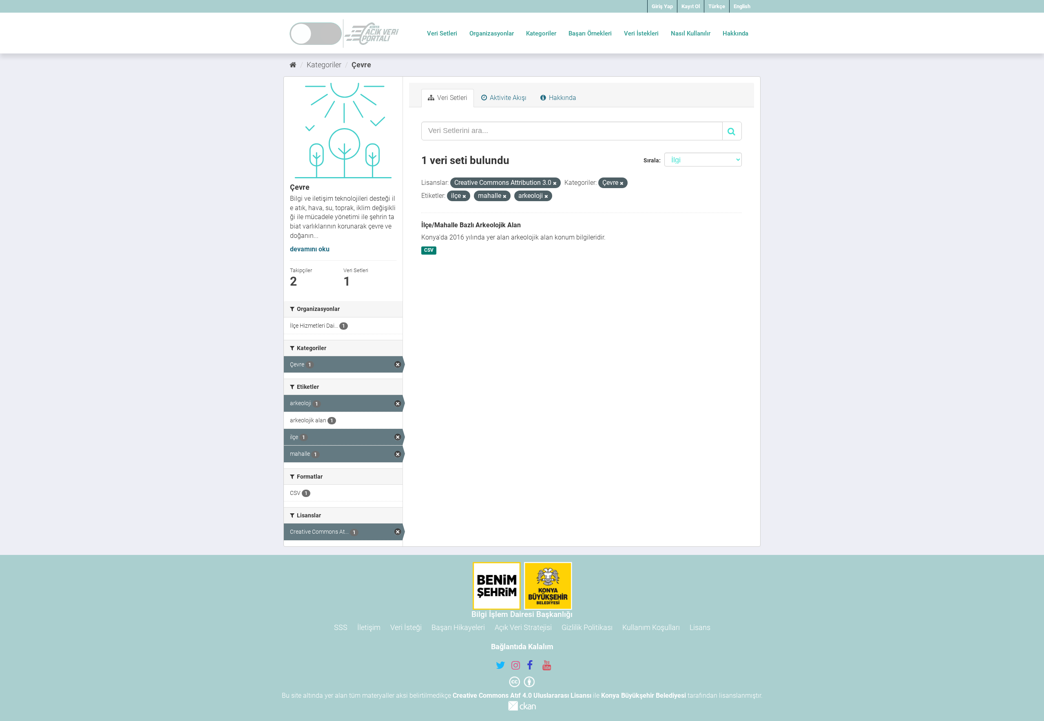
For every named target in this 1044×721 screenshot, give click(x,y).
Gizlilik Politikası (587, 627)
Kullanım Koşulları (651, 627)
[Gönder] (732, 131)
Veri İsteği (406, 627)
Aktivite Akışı (507, 98)
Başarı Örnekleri (590, 33)
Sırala (651, 160)
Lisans (700, 627)
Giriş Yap (662, 6)
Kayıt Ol (690, 6)
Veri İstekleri (641, 33)
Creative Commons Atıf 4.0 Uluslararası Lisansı (522, 695)
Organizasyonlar (491, 33)
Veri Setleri (442, 33)
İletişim (368, 627)
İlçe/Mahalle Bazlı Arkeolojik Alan (471, 225)
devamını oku (310, 249)
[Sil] (555, 183)
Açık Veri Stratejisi (523, 627)
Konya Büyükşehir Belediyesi (643, 695)
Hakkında (735, 33)
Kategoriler (541, 33)
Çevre (361, 64)
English (742, 6)
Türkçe (716, 6)
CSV (429, 250)
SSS (340, 627)
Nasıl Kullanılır (690, 33)
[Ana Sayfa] (293, 64)
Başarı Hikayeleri (458, 627)
